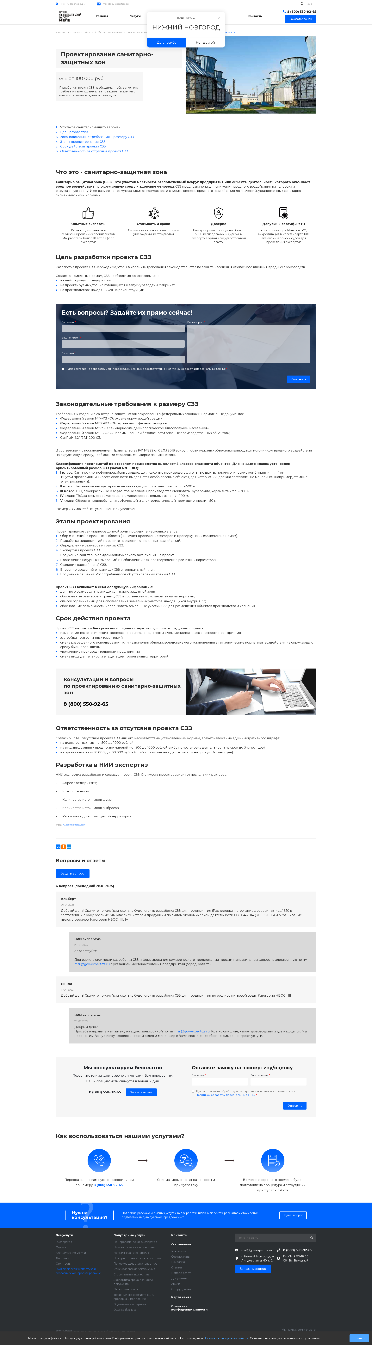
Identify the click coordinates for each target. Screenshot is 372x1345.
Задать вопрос (72, 873)
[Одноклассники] (63, 846)
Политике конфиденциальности (226, 1338)
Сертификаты (180, 1256)
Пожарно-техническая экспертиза (138, 1258)
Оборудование (182, 1289)
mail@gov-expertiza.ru (115, 3)
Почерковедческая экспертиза (135, 1263)
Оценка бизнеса (125, 1309)
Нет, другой (205, 42)
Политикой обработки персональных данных (196, 368)
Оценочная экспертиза (130, 1304)
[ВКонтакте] (58, 846)
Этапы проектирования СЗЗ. (83, 142)
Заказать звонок (141, 1092)
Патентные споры (126, 1289)
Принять (359, 1338)
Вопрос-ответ (181, 1273)
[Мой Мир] (69, 846)
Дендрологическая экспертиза (135, 1242)
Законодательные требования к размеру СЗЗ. (97, 137)
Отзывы (176, 1267)
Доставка (62, 1258)
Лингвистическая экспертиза (134, 1247)
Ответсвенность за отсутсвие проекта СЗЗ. (94, 151)
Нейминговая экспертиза (131, 1253)
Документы (179, 1278)
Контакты (179, 1235)
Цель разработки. (74, 132)
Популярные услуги (130, 1235)
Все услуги (64, 1235)
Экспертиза (64, 1242)
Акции (175, 1284)
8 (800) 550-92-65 (301, 12)
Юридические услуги (71, 1253)
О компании (181, 1244)
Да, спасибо (166, 42)
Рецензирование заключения (134, 1269)
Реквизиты (178, 1251)
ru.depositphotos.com (74, 825)
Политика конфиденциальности (189, 1308)
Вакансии (178, 1262)
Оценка (61, 1247)
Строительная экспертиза (132, 1274)
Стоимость (63, 1263)
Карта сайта (181, 1297)
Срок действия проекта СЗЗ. (83, 146)
